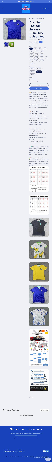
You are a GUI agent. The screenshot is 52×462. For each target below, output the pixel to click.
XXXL (32, 63)
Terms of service (45, 456)
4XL (32, 51)
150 (42, 57)
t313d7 (39, 68)
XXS (36, 60)
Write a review (44, 410)
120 (37, 57)
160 (45, 48)
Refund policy (31, 456)
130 (37, 54)
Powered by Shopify (24, 456)
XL (35, 48)
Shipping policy (37, 457)
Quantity (31, 77)
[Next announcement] (49, 1)
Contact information (45, 457)
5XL (37, 51)
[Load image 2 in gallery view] (11, 44)
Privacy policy (38, 456)
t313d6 (32, 74)
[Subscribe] (36, 437)
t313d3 (32, 68)
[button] (2, 8)
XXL (41, 60)
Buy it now (39, 88)
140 (42, 51)
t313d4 (39, 71)
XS (40, 48)
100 (31, 57)
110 (42, 54)
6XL (32, 54)
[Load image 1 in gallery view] (6, 44)
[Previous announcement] (2, 1)
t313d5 (32, 71)
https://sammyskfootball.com (14, 456)
